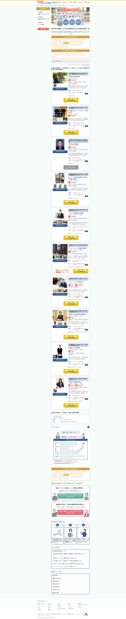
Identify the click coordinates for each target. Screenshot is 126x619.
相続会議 (69, 604)
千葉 (68, 444)
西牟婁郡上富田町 (55, 44)
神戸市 (77, 456)
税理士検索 (75, 2)
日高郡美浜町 (75, 41)
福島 (75, 442)
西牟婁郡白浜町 (61, 44)
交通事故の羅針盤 (70, 608)
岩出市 (76, 39)
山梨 (63, 446)
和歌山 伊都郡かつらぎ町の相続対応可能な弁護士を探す (70, 495)
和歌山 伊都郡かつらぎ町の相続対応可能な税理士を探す (70, 512)
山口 (65, 451)
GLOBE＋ (59, 604)
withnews (39, 608)
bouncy (49, 608)
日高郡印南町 (70, 41)
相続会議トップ (65, 2)
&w (40, 604)
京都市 (80, 456)
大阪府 (71, 78)
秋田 (68, 442)
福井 (72, 446)
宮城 (71, 442)
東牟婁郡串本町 (73, 44)
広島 (61, 451)
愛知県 (71, 383)
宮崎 (72, 453)
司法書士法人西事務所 (74, 347)
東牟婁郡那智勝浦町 (79, 44)
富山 (68, 446)
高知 (79, 451)
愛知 (61, 448)
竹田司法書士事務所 (73, 144)
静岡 (63, 448)
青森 (64, 442)
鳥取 (68, 451)
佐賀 (63, 453)
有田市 (67, 39)
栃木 (73, 444)
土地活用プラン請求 (87, 2)
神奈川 (64, 444)
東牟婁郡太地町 (55, 46)
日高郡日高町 (60, 41)
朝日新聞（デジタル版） (41, 603)
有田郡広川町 (80, 41)
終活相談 (54, 56)
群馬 (75, 444)
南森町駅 (81, 214)
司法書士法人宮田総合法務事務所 (77, 314)
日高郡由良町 (55, 41)
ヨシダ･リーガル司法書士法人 (76, 281)
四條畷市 (76, 180)
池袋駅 (81, 283)
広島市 (83, 456)
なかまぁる (59, 607)
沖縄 (78, 453)
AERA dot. (49, 607)
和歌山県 (55, 417)
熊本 (68, 453)
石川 (70, 446)
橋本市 (73, 39)
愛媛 (77, 451)
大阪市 (76, 214)
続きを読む (83, 120)
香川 (72, 451)
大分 (70, 453)
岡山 (63, 451)
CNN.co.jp (49, 604)
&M (38, 604)
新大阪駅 (81, 349)
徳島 (75, 451)
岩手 (66, 442)
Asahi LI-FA (69, 607)
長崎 (65, 453)
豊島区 (76, 283)
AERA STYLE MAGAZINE (62, 608)
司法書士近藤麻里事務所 (74, 382)
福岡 (61, 453)
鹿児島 (75, 453)
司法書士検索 (80, 2)
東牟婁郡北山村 (67, 46)
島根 (70, 451)
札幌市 (71, 456)
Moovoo (39, 607)
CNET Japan (50, 603)
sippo (59, 603)
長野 (65, 446)
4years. (69, 603)
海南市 (61, 39)
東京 (61, 444)
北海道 (61, 442)
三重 (68, 448)
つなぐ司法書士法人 (57, 416)
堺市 (75, 78)
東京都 (71, 283)
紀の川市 (70, 39)
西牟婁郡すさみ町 (67, 44)
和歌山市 (54, 39)
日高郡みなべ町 (83, 39)
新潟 (61, 446)
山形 (73, 442)
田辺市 (58, 39)
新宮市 (79, 39)
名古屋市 (76, 383)
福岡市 (74, 456)
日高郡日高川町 (65, 41)
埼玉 (66, 444)
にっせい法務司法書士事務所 (76, 213)
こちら (74, 462)
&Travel (42, 604)
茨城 (71, 444)
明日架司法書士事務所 (74, 76)
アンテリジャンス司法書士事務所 (77, 248)
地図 (86, 93)
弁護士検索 (70, 2)
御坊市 (64, 39)
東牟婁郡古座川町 (61, 46)
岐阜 (65, 448)
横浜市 (61, 456)
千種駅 (81, 383)
